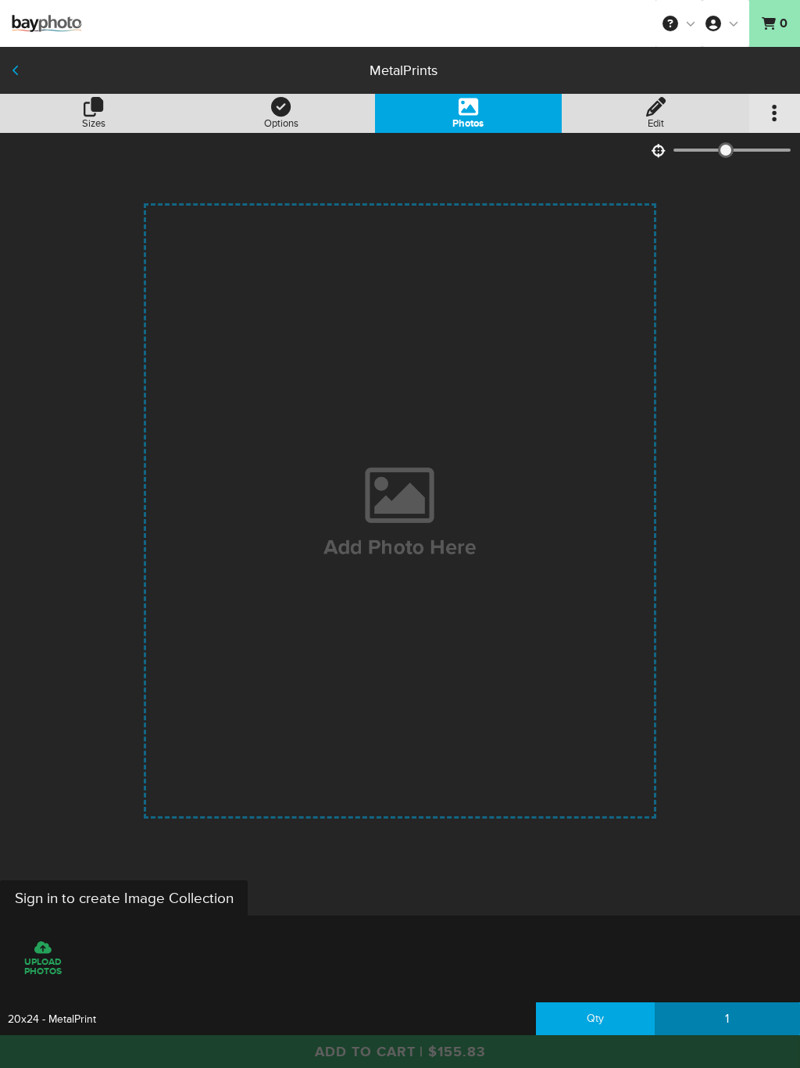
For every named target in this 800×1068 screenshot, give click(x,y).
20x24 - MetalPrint (52, 1019)
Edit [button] (656, 123)
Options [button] (281, 123)
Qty (595, 1018)
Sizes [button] (93, 123)
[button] (678, 23)
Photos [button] (468, 123)
